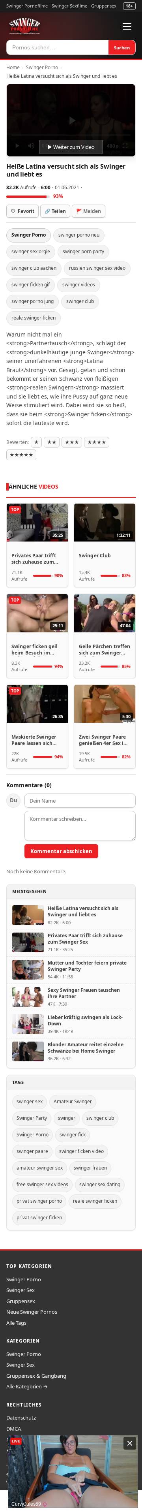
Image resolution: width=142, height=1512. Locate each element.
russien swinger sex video (97, 268)
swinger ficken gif (30, 284)
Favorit (22, 211)
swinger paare (32, 1151)
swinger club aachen (33, 268)
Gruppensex (103, 6)
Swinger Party (32, 1118)
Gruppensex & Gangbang (36, 1375)
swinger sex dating (99, 1184)
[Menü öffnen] (127, 26)
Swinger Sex (20, 1290)
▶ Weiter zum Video (71, 146)
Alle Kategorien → (27, 1386)
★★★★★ (21, 454)
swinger (66, 1118)
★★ (51, 442)
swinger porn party (83, 251)
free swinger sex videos (42, 1184)
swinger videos (78, 284)
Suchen (122, 48)
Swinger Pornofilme (27, 6)
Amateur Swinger (73, 1101)
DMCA (13, 1428)
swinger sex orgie (30, 251)
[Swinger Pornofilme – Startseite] (24, 26)
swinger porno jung (32, 301)
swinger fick (73, 1134)
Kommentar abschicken (61, 851)
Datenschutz (21, 1417)
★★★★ (96, 442)
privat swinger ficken (39, 1217)
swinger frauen (90, 1167)
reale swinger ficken (33, 317)
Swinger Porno (42, 67)
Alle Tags (16, 1322)
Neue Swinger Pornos (31, 1311)
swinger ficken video (81, 1151)
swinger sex (30, 1101)
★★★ (72, 442)
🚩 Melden (88, 211)
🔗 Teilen (55, 211)
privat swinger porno (39, 1201)
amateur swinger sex (40, 1167)
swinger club (80, 301)
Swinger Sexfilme (69, 6)
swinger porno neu (78, 234)
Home (13, 67)
